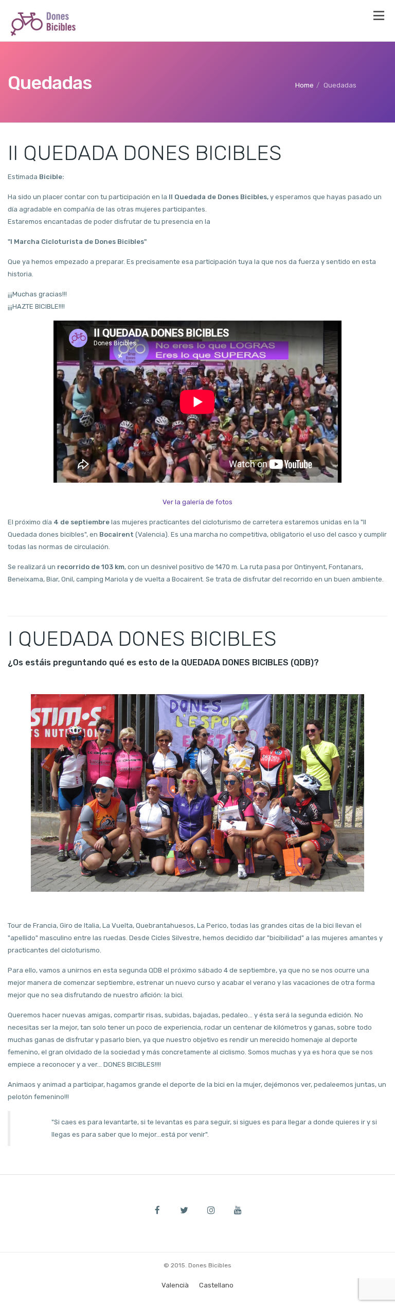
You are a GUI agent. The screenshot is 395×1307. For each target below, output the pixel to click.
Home (304, 85)
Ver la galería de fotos (197, 502)
